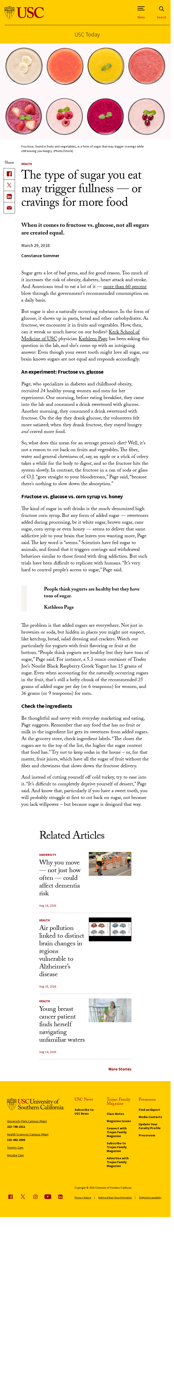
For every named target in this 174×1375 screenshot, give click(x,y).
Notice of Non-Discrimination (115, 1197)
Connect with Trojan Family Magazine (117, 1132)
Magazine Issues (119, 1121)
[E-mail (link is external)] (9, 207)
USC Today (87, 34)
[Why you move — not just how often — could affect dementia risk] (110, 864)
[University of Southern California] (24, 12)
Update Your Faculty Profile (150, 1126)
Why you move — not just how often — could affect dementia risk (60, 879)
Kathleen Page (93, 339)
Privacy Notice (83, 1197)
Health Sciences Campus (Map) (27, 1134)
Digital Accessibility (150, 1197)
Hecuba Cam (15, 1155)
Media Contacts (150, 1117)
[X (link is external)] (9, 185)
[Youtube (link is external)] (47, 1196)
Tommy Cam (15, 1147)
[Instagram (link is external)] (35, 1196)
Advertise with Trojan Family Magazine (118, 1162)
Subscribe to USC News (84, 1112)
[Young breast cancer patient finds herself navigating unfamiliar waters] (110, 1010)
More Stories (120, 1069)
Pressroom (147, 1135)
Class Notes (115, 1114)
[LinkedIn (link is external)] (9, 196)
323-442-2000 (16, 1140)
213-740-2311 (16, 1127)
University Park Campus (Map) (27, 1121)
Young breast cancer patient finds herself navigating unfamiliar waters (62, 1025)
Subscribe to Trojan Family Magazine (117, 1147)
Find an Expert (149, 1110)
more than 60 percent (125, 287)
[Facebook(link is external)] (9, 173)
